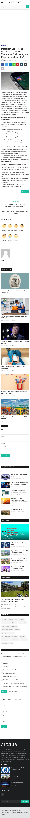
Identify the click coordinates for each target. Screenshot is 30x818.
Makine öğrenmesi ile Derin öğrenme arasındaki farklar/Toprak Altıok (15, 212)
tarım (7, 639)
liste (3, 639)
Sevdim (16, 230)
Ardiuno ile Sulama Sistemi (18, 490)
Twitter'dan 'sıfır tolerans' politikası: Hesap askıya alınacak (13, 367)
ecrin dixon (4, 538)
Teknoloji (4, 45)
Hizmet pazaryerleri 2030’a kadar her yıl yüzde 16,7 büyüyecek (14, 317)
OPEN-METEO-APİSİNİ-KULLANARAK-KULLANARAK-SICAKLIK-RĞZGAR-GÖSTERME (19, 500)
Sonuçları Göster (13, 691)
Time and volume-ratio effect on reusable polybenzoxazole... (18, 775)
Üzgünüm (10, 240)
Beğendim (4, 230)
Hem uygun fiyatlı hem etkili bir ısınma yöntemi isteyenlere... (14, 292)
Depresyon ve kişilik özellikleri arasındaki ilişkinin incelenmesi (19, 559)
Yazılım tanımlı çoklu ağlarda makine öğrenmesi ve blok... (19, 768)
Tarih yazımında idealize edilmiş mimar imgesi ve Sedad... (12, 600)
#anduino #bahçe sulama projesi (10, 636)
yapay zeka (22, 636)
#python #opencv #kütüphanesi (9, 626)
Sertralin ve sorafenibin (7, 619)
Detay (24, 191)
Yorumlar (5, 426)
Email (2, 436)
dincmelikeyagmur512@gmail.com (18, 492)
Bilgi (5, 60)
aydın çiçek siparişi (19, 619)
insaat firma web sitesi (7, 629)
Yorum (3, 443)
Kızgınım (4, 240)
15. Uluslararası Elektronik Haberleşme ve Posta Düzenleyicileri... (17, 784)
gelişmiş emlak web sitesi (8, 633)
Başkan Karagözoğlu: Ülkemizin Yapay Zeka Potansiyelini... (19, 567)
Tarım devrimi (24, 639)
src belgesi (17, 629)
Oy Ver (4, 691)
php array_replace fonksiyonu (9, 623)
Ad (2, 430)
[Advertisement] (15, 18)
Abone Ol (25, 801)
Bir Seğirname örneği (16, 509)
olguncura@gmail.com (16, 503)
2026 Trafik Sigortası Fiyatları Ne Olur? (19, 543)
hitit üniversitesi (15, 639)
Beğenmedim (10, 230)
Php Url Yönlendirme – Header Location (19, 475)
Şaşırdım (16, 240)
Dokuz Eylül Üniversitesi (7, 643)
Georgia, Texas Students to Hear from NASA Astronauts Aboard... (19, 483)
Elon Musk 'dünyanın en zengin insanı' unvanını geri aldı (15, 342)
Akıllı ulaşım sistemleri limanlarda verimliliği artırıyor (14, 418)
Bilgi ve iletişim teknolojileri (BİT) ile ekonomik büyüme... (19, 551)
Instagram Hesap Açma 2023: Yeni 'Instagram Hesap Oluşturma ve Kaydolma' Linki (15, 205)
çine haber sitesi (22, 623)
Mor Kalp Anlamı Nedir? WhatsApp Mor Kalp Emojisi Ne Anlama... (14, 392)
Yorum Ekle (6, 456)
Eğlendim (21, 230)
